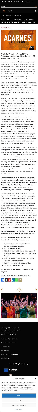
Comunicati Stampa (13, 15)
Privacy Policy (18, 409)
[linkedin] (24, 364)
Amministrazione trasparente (9, 343)
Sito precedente (5, 358)
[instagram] (27, 364)
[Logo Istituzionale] (10, 370)
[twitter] (13, 364)
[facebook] (10, 364)
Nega (19, 400)
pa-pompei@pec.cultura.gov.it (12, 330)
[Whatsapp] (16, 280)
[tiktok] (19, 364)
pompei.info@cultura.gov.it (11, 328)
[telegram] (21, 364)
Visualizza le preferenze (19, 405)
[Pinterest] (9, 280)
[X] (6, 280)
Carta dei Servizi (5, 346)
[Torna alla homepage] (6, 11)
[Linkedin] (13, 280)
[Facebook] (2, 280)
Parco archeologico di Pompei (9, 339)
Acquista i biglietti (13, 1)
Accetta (19, 395)
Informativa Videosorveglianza (9, 354)
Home (3, 15)
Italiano (28, 2)
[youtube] (16, 364)
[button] (35, 378)
